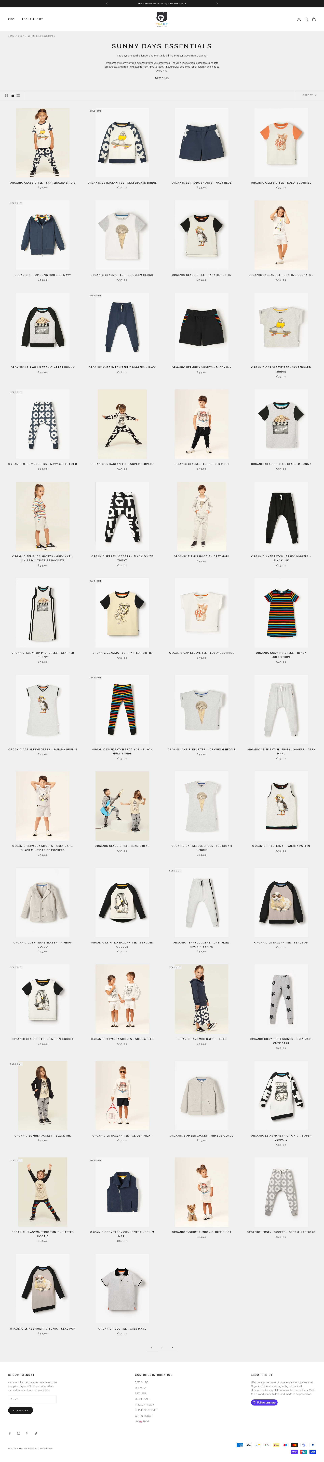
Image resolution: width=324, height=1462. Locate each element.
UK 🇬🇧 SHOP (142, 1421)
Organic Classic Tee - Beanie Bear (122, 845)
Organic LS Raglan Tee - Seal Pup (281, 942)
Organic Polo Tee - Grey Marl (122, 1328)
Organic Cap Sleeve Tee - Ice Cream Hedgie (202, 749)
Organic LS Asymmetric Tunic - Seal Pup (42, 1328)
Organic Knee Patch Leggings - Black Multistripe (122, 751)
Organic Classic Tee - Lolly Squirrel (281, 182)
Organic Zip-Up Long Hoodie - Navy (43, 275)
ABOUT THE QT (32, 19)
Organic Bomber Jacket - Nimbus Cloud (202, 1135)
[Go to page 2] (172, 1347)
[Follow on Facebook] (9, 1433)
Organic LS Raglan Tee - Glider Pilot (122, 1135)
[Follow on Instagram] (18, 1433)
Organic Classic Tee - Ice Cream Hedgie (122, 275)
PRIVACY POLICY (144, 1404)
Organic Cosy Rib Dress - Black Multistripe (281, 654)
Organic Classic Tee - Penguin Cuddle (43, 1039)
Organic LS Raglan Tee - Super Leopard (122, 464)
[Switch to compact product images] (18, 95)
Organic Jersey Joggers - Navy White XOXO (42, 464)
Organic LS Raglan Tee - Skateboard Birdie (122, 182)
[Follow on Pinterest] (27, 1433)
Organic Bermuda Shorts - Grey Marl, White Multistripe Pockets (42, 558)
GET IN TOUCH (143, 1416)
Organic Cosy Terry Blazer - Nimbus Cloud (43, 944)
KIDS (11, 19)
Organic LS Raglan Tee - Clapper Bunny (43, 367)
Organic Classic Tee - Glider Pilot (202, 464)
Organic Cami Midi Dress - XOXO (202, 1039)
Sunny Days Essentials (41, 36)
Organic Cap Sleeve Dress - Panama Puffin (42, 749)
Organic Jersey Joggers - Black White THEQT (122, 558)
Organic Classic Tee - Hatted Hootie (122, 652)
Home (11, 36)
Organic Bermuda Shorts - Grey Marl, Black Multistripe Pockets (42, 847)
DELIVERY (140, 1388)
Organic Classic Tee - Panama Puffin (202, 275)
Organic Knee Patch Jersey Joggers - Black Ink (281, 558)
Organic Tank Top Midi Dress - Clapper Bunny (42, 654)
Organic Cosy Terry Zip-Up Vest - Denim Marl (122, 1234)
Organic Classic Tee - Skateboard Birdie (42, 182)
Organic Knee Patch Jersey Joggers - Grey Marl (281, 751)
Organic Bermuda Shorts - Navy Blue (202, 182)
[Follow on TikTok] (36, 1433)
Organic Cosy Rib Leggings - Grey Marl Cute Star (281, 1041)
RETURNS (140, 1393)
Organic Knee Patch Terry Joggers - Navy (122, 367)
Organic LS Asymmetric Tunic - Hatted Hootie (43, 1234)
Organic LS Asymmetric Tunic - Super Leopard (281, 1137)
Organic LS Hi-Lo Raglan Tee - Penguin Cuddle (122, 944)
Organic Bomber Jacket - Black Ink (43, 1135)
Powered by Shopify (41, 1448)
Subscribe (20, 1410)
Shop (21, 36)
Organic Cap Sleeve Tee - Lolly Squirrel (201, 652)
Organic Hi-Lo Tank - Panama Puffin (281, 845)
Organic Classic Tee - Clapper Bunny (281, 464)
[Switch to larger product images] (6, 95)
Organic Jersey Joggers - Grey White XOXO (281, 1232)
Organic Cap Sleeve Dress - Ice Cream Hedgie (201, 847)
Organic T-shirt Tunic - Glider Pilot (202, 1232)
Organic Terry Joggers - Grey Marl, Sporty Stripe (202, 944)
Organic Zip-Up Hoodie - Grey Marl (202, 556)
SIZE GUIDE (141, 1382)
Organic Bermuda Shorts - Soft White (122, 1039)
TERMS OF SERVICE (146, 1410)
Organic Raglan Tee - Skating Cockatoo (281, 275)
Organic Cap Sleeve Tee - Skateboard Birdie (281, 369)
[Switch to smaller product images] (12, 95)
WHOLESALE (142, 1399)
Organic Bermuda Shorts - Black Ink (201, 367)
